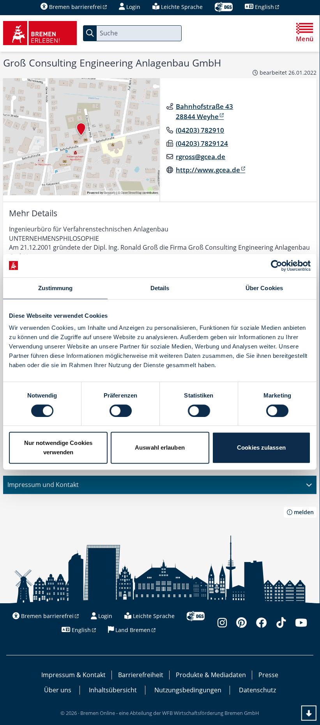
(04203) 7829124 (202, 143)
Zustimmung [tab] (55, 288)
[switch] (121, 411)
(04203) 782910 (200, 130)
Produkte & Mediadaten (211, 675)
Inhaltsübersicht (113, 690)
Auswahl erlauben (160, 447)
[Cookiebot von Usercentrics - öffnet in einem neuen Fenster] (276, 265)
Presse (268, 675)
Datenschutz (257, 690)
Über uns (57, 690)
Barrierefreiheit (140, 675)
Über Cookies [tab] (264, 288)
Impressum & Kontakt (73, 675)
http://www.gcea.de (208, 169)
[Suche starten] (90, 33)
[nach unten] (308, 713)
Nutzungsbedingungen (187, 690)
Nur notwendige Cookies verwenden (58, 447)
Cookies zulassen (261, 447)
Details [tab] (160, 288)
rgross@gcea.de (200, 156)
